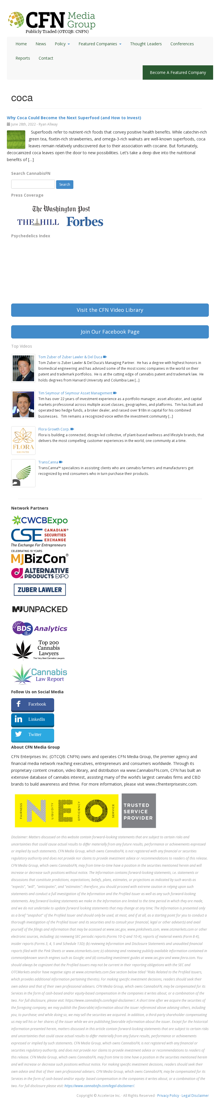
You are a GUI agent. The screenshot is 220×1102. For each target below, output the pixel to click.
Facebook (37, 704)
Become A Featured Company (178, 72)
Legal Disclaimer (195, 1095)
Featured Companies (97, 43)
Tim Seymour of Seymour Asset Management (75, 393)
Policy (60, 43)
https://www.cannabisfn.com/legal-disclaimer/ (99, 1085)
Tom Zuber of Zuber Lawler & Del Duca (70, 357)
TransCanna (48, 462)
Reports (22, 58)
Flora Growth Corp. (54, 429)
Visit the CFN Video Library (110, 309)
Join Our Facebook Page (110, 331)
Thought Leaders (146, 43)
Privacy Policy (168, 1095)
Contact (46, 58)
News (41, 43)
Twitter (34, 734)
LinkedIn (36, 719)
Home (21, 43)
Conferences (182, 43)
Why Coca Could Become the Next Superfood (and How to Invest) (74, 117)
